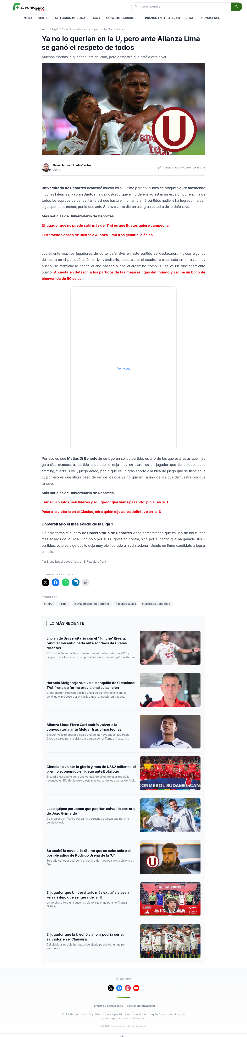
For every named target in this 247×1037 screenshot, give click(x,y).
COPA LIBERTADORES (121, 18)
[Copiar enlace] (86, 582)
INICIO (27, 18)
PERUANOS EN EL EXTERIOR (161, 18)
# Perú (48, 603)
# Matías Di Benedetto (156, 603)
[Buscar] (236, 7)
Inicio (45, 29)
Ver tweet (123, 368)
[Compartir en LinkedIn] (76, 582)
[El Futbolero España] (28, 6)
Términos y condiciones (107, 1005)
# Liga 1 (63, 603)
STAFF (190, 18)
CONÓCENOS (210, 18)
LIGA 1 (95, 18)
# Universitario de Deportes (92, 603)
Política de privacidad (141, 1005)
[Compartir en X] (45, 582)
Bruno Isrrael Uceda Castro (72, 165)
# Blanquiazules (126, 603)
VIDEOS (43, 18)
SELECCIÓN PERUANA (70, 18)
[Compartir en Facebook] (55, 582)
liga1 (55, 29)
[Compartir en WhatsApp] (65, 582)
